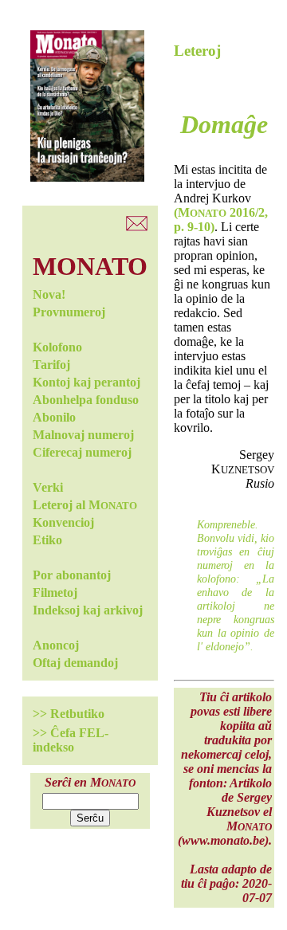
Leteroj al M (85, 505)
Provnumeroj (69, 312)
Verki (48, 487)
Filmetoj (55, 592)
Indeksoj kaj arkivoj (88, 610)
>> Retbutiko (68, 713)
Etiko (47, 540)
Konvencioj (63, 522)
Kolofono (57, 347)
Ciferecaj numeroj (82, 452)
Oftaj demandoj (75, 662)
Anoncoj (56, 645)
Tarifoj (51, 364)
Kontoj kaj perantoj (86, 382)
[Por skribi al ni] (136, 226)
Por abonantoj (72, 575)
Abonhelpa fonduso (86, 399)
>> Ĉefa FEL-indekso (70, 740)
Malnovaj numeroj (83, 434)
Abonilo (54, 417)
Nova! (49, 294)
